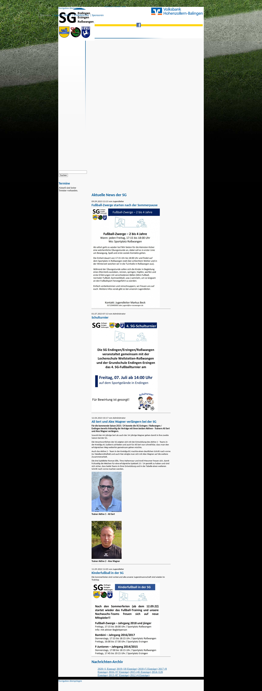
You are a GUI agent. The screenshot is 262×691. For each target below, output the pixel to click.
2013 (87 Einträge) (119, 675)
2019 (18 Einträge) (127, 668)
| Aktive (66, 15)
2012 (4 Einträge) (139, 675)
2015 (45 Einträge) (140, 672)
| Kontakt (116, 7)
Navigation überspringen (70, 8)
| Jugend (56, 15)
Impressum (109, 7)
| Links (123, 7)
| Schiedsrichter (80, 15)
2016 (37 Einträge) (119, 672)
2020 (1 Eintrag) (107, 668)
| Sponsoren (97, 15)
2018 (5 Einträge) (148, 668)
